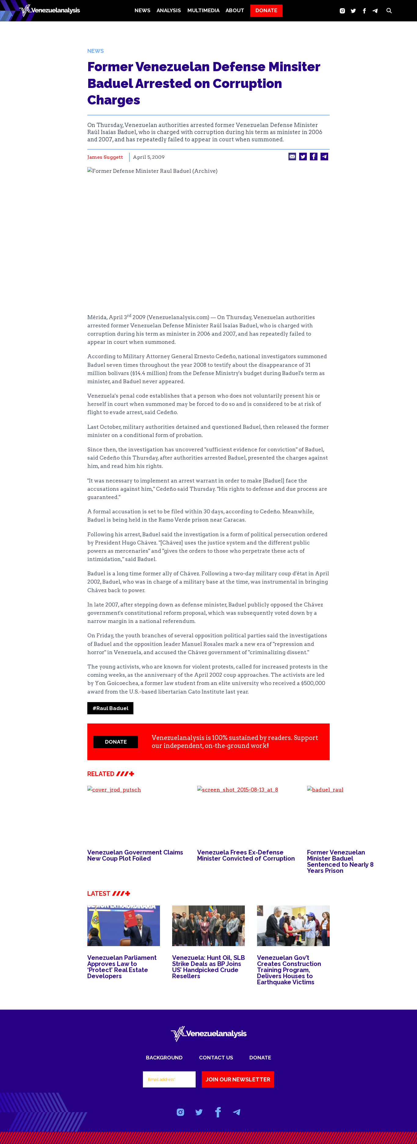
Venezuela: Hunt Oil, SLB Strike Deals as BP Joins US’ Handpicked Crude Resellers (208, 967)
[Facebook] (364, 10)
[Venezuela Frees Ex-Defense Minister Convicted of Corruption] (246, 813)
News (142, 10)
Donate (260, 1058)
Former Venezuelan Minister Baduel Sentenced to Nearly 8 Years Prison (340, 861)
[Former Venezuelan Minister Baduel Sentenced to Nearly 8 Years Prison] (343, 813)
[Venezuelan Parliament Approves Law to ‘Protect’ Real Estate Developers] (123, 925)
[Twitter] (353, 10)
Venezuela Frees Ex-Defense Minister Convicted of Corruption (246, 855)
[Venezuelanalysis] (49, 10)
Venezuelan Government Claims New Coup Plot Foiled (135, 855)
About (235, 10)
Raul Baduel (110, 708)
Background (164, 1058)
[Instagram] (342, 10)
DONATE (266, 10)
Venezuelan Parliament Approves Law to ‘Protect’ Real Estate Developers (122, 967)
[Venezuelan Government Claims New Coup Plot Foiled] (136, 813)
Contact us (216, 1058)
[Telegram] (375, 10)
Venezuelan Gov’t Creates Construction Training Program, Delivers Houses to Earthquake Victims (289, 970)
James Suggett (105, 157)
